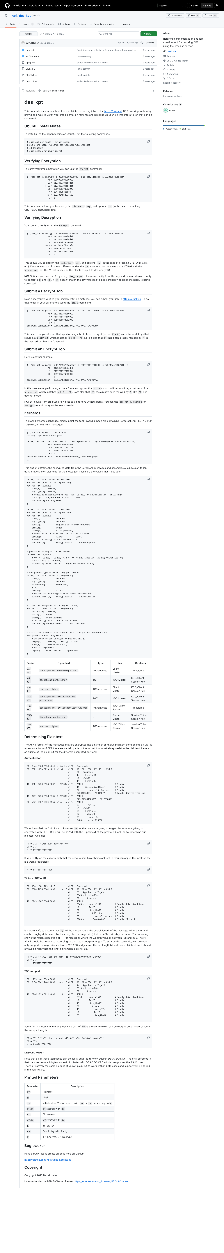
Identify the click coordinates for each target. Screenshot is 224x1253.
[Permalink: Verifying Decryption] (22, 217)
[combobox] (120, 34)
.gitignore (30, 62)
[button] (149, 141)
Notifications (177, 15)
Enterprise (91, 5)
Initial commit (83, 68)
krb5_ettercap (33, 56)
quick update (47, 43)
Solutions (35, 5)
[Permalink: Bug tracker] (22, 1146)
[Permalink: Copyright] (22, 1167)
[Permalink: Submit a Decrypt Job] (22, 291)
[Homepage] (7, 5)
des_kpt (25, 16)
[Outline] (153, 90)
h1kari (13, 16)
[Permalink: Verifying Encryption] (22, 161)
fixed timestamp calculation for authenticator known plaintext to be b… (112, 50)
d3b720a (122, 43)
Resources (52, 5)
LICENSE (30, 68)
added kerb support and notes (92, 62)
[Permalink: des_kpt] (22, 102)
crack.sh (171, 51)
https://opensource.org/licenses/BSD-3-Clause (101, 1181)
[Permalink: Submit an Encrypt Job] (22, 349)
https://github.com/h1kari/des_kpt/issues (47, 1159)
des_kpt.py (31, 81)
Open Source (72, 5)
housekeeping (84, 56)
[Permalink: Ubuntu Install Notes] (22, 126)
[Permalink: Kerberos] (22, 413)
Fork (194, 15)
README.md (32, 75)
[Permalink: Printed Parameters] (22, 1077)
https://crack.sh (113, 111)
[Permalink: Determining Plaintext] (22, 737)
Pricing (107, 5)
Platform (18, 5)
